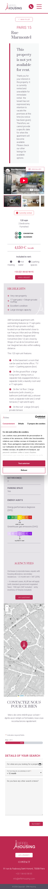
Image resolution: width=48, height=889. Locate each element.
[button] (12, 201)
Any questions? (24, 597)
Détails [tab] (21, 424)
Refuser (24, 470)
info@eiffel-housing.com (24, 878)
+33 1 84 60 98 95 (24, 873)
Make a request (24, 277)
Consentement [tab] (9, 424)
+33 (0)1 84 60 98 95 (24, 272)
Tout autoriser (24, 463)
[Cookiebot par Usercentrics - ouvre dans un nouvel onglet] (35, 417)
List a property (24, 855)
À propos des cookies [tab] (36, 424)
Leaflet (21, 696)
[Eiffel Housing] (13, 6)
